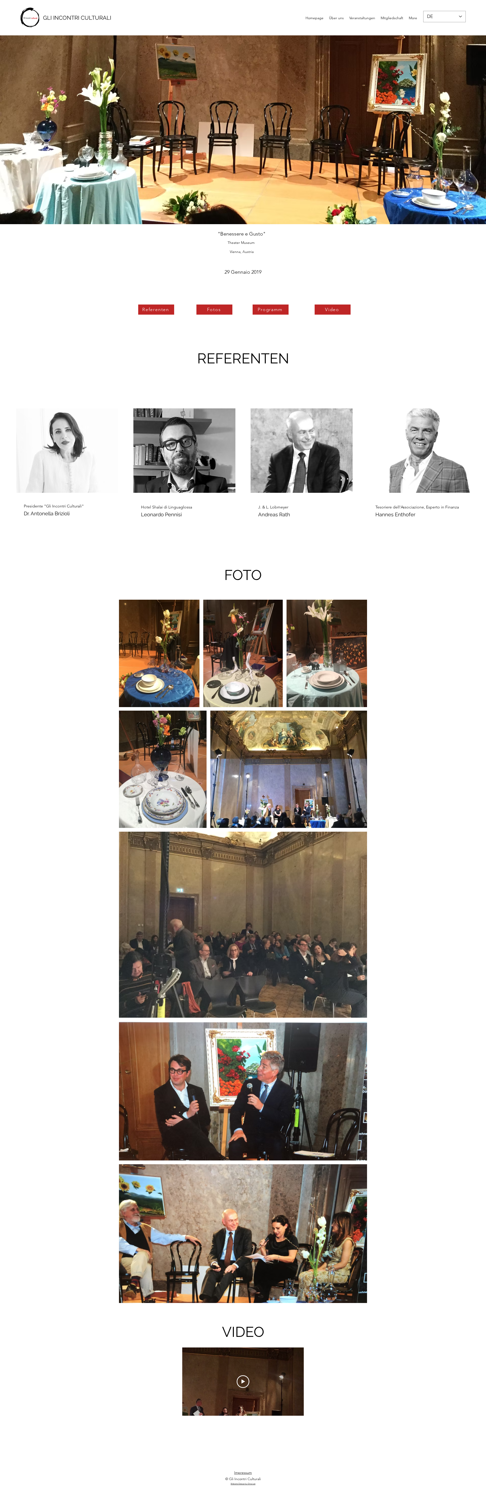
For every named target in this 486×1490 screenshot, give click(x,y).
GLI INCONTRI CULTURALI (77, 17)
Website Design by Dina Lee (243, 1484)
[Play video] (243, 1381)
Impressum (243, 1472)
